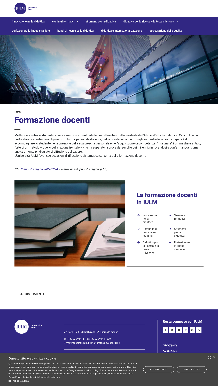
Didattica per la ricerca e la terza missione (151, 248)
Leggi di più (54, 376)
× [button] (214, 357)
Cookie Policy (170, 351)
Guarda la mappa (109, 332)
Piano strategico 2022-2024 (39, 169)
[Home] (107, 8)
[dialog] (109, 369)
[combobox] (209, 357)
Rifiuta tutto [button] (191, 369)
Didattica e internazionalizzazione (121, 31)
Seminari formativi (179, 217)
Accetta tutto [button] (158, 369)
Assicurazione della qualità (166, 31)
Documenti (34, 294)
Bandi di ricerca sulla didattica (75, 31)
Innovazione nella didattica (28, 21)
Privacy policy (170, 345)
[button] (73, 381)
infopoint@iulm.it (80, 343)
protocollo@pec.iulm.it (108, 343)
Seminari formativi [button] (63, 21)
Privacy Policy (22, 376)
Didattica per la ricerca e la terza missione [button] (148, 21)
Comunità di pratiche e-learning (150, 232)
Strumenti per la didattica (101, 21)
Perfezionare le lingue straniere (31, 31)
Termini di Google (39, 376)
